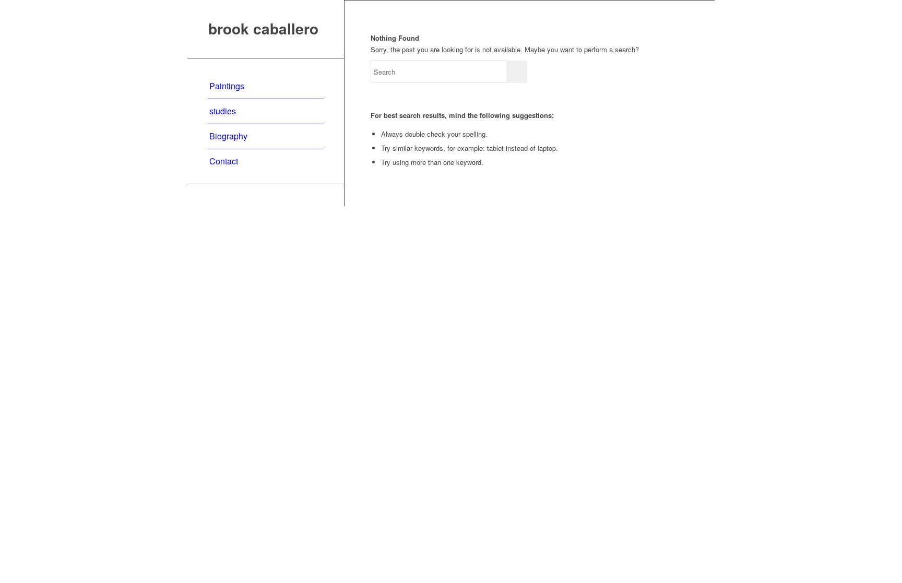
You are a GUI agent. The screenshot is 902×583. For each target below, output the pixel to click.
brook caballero (263, 29)
